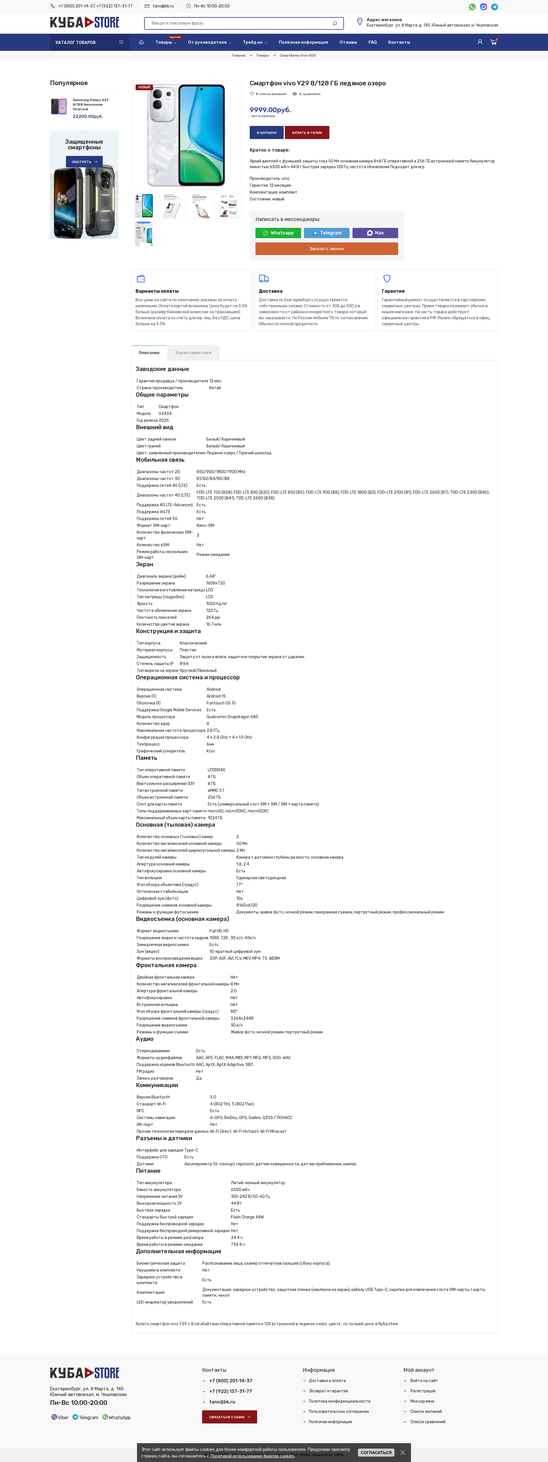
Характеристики (193, 352)
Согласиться (376, 1452)
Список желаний (426, 1411)
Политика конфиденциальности (339, 1401)
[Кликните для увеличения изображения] (186, 135)
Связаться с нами (226, 1417)
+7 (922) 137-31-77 (114, 6)
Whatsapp (282, 233)
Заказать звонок (327, 248)
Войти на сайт (424, 1380)
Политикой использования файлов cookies (252, 1455)
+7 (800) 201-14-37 (77, 6)
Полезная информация (330, 1421)
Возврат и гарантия (328, 1391)
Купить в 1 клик (307, 133)
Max (379, 233)
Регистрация (423, 1391)
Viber (63, 1417)
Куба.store (388, 1324)
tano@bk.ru (163, 6)
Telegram (331, 233)
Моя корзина (422, 1401)
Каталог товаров (76, 42)
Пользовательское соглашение (339, 1411)
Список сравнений (428, 1421)
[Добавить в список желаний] (268, 94)
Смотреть (81, 162)
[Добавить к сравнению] (306, 94)
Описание (149, 352)
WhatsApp (119, 1417)
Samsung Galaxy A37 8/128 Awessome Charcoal (91, 104)
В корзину (267, 133)
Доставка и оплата (327, 1380)
